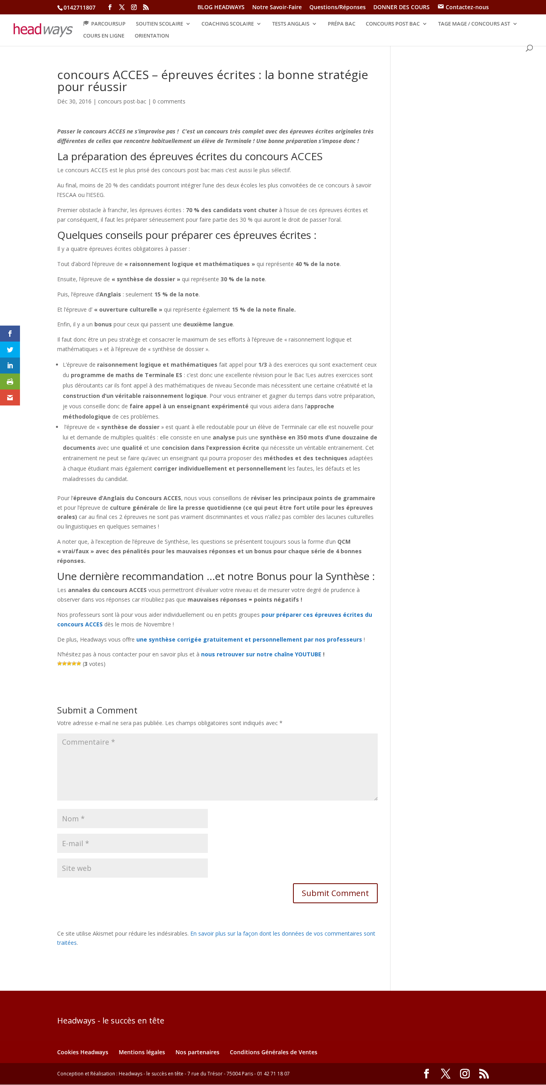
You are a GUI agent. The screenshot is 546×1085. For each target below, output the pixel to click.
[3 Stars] (69, 663)
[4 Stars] (74, 663)
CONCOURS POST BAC (393, 24)
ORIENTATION (152, 36)
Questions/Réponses (337, 7)
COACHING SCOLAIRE (227, 24)
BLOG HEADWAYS (221, 7)
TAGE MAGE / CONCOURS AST (474, 24)
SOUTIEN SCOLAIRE (159, 24)
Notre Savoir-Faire (277, 7)
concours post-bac (122, 101)
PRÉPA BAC (341, 24)
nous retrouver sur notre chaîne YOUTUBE (261, 654)
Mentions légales (142, 1052)
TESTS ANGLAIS (290, 24)
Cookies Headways (82, 1052)
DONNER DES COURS (401, 7)
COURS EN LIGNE (103, 36)
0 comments (169, 101)
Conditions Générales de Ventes (273, 1052)
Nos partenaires (197, 1052)
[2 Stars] (64, 663)
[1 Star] (59, 663)
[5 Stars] (78, 663)
